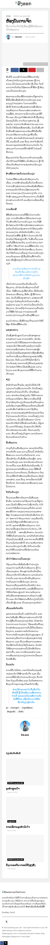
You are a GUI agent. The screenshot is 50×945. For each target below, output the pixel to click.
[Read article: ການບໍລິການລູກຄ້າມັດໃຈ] (25, 810)
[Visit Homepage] (25, 4)
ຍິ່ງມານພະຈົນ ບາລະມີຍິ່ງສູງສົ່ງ (20, 865)
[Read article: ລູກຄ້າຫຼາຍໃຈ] (25, 772)
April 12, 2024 (11, 830)
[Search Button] (47, 4)
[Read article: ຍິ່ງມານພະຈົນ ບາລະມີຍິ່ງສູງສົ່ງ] (25, 848)
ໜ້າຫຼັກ (8, 16)
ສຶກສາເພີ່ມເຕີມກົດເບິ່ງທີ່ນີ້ (35, 907)
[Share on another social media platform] (40, 70)
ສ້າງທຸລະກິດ (11, 712)
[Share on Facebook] (15, 70)
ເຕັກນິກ (20, 712)
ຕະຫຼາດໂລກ (11, 821)
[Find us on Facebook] (3, 921)
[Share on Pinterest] (32, 70)
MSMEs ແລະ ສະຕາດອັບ (22, 16)
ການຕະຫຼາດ (15, 708)
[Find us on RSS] (14, 921)
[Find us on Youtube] (10, 921)
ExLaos (18, 37)
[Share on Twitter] (23, 70)
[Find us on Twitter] (6, 921)
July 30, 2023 (30, 37)
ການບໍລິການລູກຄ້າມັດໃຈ (18, 826)
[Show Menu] (3, 4)
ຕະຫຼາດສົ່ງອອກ (27, 708)
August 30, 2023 (12, 792)
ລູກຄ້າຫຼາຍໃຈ (12, 788)
